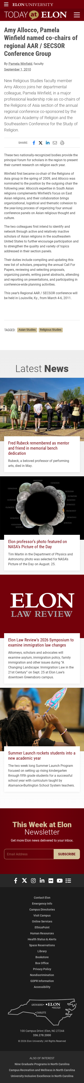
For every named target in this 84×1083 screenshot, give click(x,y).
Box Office (42, 963)
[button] (6, 4)
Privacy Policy (42, 969)
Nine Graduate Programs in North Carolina (42, 1064)
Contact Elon (42, 897)
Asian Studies (27, 330)
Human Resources (42, 933)
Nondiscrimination (42, 975)
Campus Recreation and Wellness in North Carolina (42, 1070)
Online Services (42, 921)
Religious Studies (50, 330)
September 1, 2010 (17, 69)
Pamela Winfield (20, 63)
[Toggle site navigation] (76, 15)
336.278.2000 (42, 1035)
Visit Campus (42, 915)
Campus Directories (42, 909)
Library (42, 951)
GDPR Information (42, 981)
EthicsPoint (42, 927)
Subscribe (66, 854)
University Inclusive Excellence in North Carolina (42, 1076)
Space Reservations (42, 945)
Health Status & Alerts (42, 939)
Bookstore (42, 957)
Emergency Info (42, 903)
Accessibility (42, 987)
